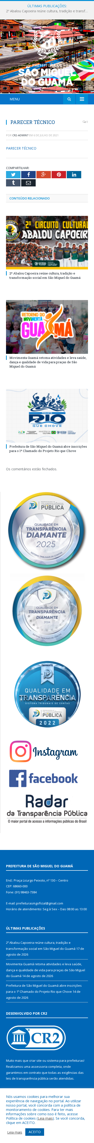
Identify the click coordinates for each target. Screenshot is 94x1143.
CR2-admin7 (20, 135)
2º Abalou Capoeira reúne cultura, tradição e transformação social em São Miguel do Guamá (45, 275)
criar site (35, 1060)
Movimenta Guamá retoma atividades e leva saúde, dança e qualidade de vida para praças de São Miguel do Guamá (48, 11)
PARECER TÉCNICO (21, 148)
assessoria (39, 1066)
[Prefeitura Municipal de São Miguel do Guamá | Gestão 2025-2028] (47, 57)
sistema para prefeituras (65, 1060)
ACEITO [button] (35, 1131)
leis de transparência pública (27, 1078)
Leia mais (45, 1118)
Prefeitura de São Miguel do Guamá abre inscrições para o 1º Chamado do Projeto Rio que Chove (48, 448)
